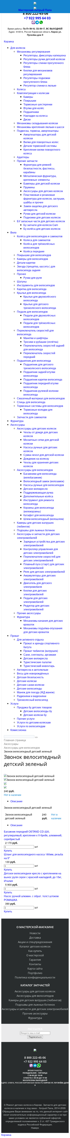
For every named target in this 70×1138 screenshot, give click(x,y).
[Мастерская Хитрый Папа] (35, 4)
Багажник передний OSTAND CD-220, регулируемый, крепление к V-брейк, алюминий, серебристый (33, 835)
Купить (8, 850)
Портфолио (35, 973)
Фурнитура (35, 1018)
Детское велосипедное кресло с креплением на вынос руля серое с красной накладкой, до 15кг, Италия (33, 877)
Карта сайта (35, 968)
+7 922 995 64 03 (35, 1061)
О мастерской (35, 955)
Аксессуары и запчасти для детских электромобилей (35, 1009)
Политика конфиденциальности (35, 977)
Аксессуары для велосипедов (35, 996)
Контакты (35, 964)
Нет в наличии (12, 795)
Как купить (35, 951)
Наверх (35, 1127)
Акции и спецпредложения (35, 942)
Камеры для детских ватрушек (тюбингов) (35, 1000)
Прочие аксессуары (35, 1013)
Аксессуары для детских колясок (35, 991)
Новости (35, 933)
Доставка (35, 937)
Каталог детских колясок (35, 946)
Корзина (9, 41)
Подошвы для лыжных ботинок (35, 1004)
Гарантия (35, 960)
